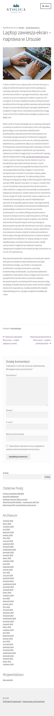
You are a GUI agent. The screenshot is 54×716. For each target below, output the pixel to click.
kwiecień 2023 (8, 635)
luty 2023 (6, 641)
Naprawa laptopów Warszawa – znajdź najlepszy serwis (12, 340)
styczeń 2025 (8, 575)
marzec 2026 (8, 535)
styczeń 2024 (8, 610)
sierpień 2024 (8, 590)
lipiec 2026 (7, 524)
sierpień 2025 (8, 555)
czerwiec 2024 (8, 595)
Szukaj (5, 473)
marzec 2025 (8, 569)
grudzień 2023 (8, 613)
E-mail (9, 422)
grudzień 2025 (8, 544)
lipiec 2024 (7, 592)
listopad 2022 (8, 650)
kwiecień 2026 (8, 532)
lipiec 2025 (7, 558)
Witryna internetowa (15, 434)
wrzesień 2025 (8, 552)
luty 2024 (6, 607)
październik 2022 (9, 653)
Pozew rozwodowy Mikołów (13, 493)
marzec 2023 (8, 638)
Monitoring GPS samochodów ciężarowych (19, 505)
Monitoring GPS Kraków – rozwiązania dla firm (21, 502)
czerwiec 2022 (8, 664)
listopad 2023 (8, 615)
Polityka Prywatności (12, 701)
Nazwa (9, 410)
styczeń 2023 (8, 644)
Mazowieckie (16, 328)
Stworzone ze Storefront (34, 701)
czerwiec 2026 (8, 526)
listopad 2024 (8, 581)
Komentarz (11, 375)
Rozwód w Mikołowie (11, 496)
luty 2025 (6, 572)
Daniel (21, 27)
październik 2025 (9, 549)
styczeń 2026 (8, 541)
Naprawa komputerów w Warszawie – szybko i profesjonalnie (40, 340)
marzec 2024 (8, 604)
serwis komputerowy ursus (37, 156)
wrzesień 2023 (8, 621)
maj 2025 (6, 564)
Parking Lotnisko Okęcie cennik (15, 499)
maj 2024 (6, 598)
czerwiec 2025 (8, 561)
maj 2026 (6, 529)
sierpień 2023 (8, 624)
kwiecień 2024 (8, 601)
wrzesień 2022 (8, 656)
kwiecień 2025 (8, 567)
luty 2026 (6, 538)
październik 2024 (9, 584)
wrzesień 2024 (8, 587)
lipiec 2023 (7, 627)
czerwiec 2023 (8, 630)
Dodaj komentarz (33, 27)
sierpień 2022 (8, 658)
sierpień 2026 (8, 521)
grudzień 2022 (8, 647)
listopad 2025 (8, 546)
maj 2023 (6, 633)
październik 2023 (9, 618)
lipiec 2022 (7, 661)
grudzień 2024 (8, 578)
